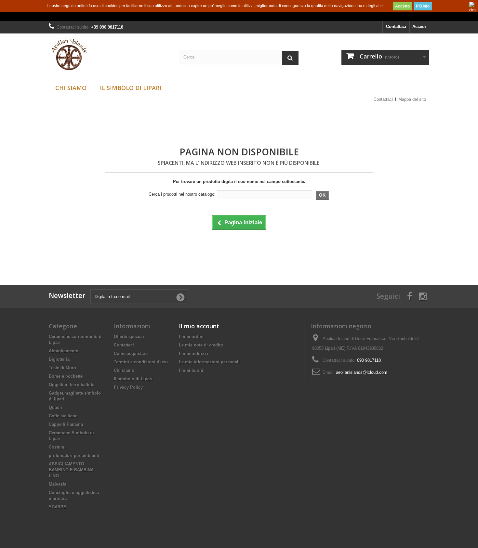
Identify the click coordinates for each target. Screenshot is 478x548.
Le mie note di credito (201, 345)
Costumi (57, 447)
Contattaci (396, 26)
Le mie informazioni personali (209, 361)
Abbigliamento (63, 350)
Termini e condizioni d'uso (141, 361)
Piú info (423, 6)
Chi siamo (70, 88)
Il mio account (199, 326)
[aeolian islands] (109, 54)
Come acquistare (131, 353)
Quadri (55, 407)
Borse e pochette (66, 376)
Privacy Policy (128, 387)
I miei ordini (191, 336)
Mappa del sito (412, 99)
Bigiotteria (59, 359)
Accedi (419, 26)
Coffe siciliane (63, 415)
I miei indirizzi (193, 353)
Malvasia (57, 484)
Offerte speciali (129, 336)
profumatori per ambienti (74, 455)
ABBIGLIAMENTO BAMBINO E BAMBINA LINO (71, 470)
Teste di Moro (62, 367)
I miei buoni (191, 370)
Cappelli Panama (66, 424)
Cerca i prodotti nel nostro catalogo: (182, 194)
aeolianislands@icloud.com (361, 372)
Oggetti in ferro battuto (72, 384)
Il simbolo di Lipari (130, 88)
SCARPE (57, 506)
